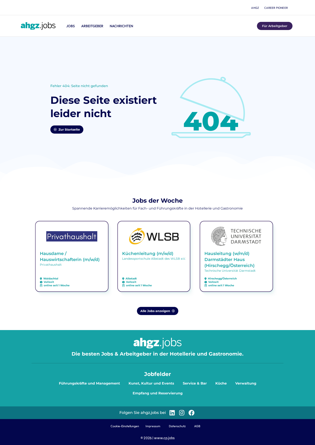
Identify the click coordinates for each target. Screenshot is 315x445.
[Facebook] (191, 413)
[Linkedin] (172, 413)
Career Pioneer (276, 7)
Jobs (70, 26)
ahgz (255, 7)
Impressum (153, 426)
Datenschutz (177, 426)
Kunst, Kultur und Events (151, 383)
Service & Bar (195, 383)
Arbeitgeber (92, 26)
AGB (197, 426)
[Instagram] (182, 413)
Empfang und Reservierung (158, 393)
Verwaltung (245, 383)
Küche (221, 383)
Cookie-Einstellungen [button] (125, 426)
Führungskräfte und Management (89, 383)
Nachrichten (121, 26)
